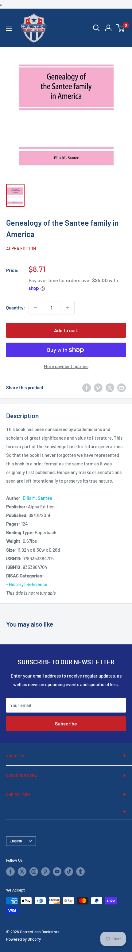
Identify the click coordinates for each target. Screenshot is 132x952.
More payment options (66, 366)
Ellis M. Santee (37, 498)
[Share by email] (121, 387)
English (16, 840)
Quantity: (15, 307)
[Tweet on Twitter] (110, 387)
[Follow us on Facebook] (10, 871)
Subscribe (66, 723)
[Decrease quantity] (35, 307)
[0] (121, 28)
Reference (36, 584)
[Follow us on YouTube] (57, 871)
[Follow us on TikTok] (68, 871)
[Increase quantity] (67, 307)
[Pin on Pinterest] (98, 387)
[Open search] (96, 28)
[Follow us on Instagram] (33, 871)
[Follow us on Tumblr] (80, 871)
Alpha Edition (21, 248)
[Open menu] (9, 28)
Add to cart (66, 330)
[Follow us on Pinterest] (45, 871)
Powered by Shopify (23, 939)
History (16, 584)
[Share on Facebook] (86, 387)
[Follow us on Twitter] (22, 871)
